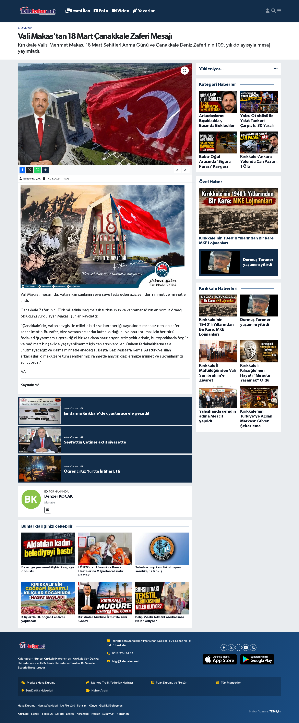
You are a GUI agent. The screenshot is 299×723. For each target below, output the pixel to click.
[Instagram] (238, 647)
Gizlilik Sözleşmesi (111, 705)
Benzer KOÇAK (31, 178)
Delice (70, 713)
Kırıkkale (23, 713)
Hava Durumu (26, 705)
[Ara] (273, 11)
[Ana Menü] (279, 11)
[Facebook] (223, 647)
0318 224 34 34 (122, 653)
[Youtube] (245, 647)
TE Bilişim (275, 711)
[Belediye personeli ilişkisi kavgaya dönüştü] (48, 548)
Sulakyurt (108, 713)
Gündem (25, 28)
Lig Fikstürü (67, 705)
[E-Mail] (47, 510)
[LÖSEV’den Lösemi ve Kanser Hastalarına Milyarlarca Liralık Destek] (105, 548)
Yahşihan (123, 713)
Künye (93, 705)
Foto (103, 11)
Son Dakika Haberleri (39, 690)
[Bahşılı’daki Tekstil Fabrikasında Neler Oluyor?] (162, 598)
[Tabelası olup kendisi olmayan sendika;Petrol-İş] (162, 548)
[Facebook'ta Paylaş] (22, 170)
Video (123, 11)
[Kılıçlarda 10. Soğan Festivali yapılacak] (48, 598)
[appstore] (220, 659)
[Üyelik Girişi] (268, 11)
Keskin (96, 713)
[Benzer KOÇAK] (31, 499)
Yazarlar (146, 11)
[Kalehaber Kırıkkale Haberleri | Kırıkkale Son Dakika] (39, 11)
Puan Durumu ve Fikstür (171, 682)
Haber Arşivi (100, 690)
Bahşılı (35, 713)
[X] (231, 647)
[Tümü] (276, 69)
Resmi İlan (80, 11)
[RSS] (253, 647)
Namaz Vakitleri (48, 705)
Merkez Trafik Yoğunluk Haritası (112, 682)
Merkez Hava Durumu (41, 682)
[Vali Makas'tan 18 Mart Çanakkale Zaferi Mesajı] (105, 114)
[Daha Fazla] (45, 170)
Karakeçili (83, 713)
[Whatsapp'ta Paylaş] (37, 170)
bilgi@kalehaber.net (125, 661)
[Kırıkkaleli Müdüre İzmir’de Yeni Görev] (105, 598)
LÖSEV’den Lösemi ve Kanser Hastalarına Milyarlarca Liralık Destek (100, 571)
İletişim (81, 705)
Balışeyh (47, 713)
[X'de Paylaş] (29, 170)
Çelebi (59, 713)
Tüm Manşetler (231, 682)
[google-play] (257, 659)
